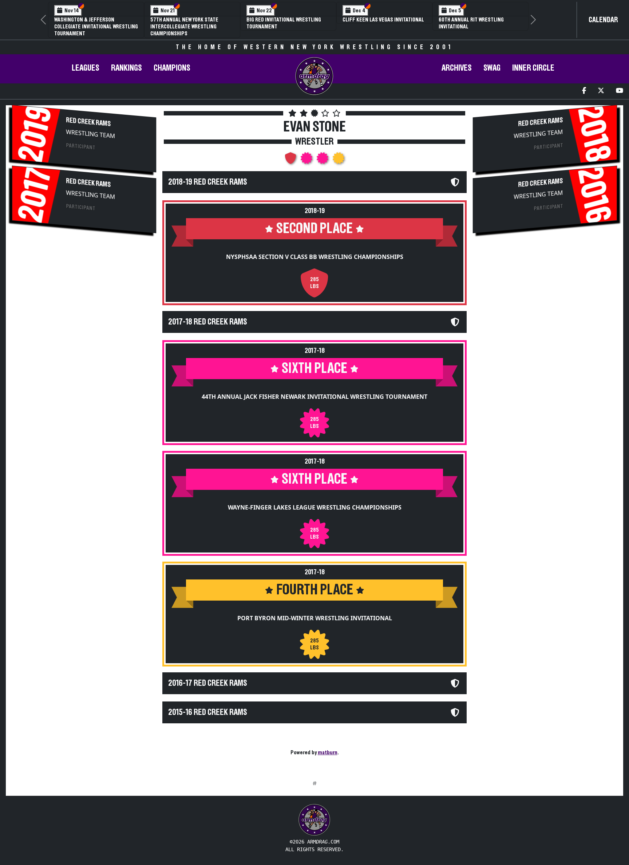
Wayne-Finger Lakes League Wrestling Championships (314, 507)
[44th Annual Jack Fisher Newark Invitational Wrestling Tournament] (307, 160)
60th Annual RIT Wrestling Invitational (471, 23)
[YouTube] (619, 91)
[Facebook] (584, 91)
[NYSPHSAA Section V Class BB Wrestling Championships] (291, 160)
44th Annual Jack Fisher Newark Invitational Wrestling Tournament (314, 397)
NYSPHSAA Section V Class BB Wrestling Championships (314, 257)
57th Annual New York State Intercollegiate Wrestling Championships (184, 26)
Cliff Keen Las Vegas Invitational (383, 20)
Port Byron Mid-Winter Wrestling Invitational (314, 618)
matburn (327, 752)
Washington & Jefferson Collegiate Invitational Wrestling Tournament (96, 26)
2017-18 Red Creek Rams (207, 322)
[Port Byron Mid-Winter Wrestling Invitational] (338, 160)
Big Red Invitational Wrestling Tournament (283, 23)
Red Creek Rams (88, 121)
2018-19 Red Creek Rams (207, 182)
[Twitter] (601, 91)
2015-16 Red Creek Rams (207, 712)
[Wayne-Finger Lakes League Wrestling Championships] (323, 160)
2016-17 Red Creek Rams (207, 683)
